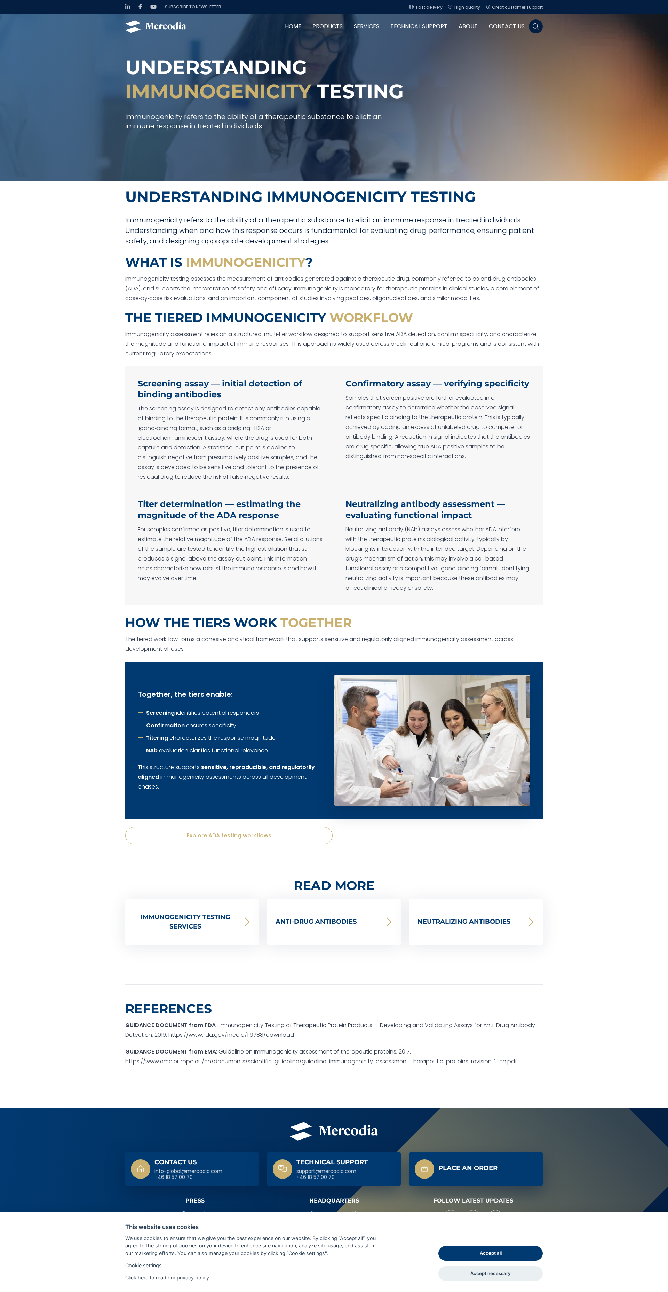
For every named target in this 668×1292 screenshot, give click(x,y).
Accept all (491, 1253)
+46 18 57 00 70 (173, 1177)
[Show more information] (476, 1169)
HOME (293, 26)
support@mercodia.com (326, 1171)
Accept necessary (490, 1273)
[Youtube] (153, 7)
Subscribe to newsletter (193, 7)
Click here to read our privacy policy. (167, 1278)
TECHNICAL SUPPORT (418, 26)
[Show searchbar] (536, 26)
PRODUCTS (327, 26)
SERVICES (366, 26)
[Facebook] (140, 7)
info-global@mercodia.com (188, 1171)
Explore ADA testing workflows (229, 835)
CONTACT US (507, 26)
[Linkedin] (127, 7)
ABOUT (468, 26)
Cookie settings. (144, 1265)
